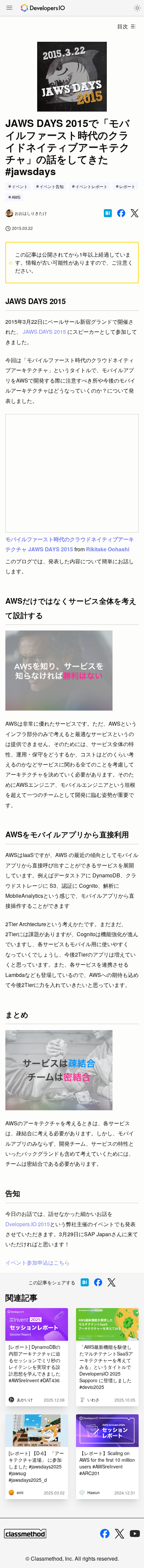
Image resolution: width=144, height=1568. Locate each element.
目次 (122, 26)
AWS (16, 197)
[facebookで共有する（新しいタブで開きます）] (121, 213)
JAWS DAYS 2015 (44, 331)
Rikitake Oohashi (107, 549)
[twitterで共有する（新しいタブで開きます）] (135, 213)
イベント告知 (52, 186)
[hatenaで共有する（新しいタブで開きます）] (108, 213)
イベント (20, 186)
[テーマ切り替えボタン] (137, 8)
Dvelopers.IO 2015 (27, 1224)
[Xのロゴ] (119, 1534)
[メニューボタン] (9, 8)
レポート (127, 186)
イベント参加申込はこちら (37, 1262)
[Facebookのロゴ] (105, 1533)
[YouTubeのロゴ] (135, 1533)
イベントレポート (91, 186)
